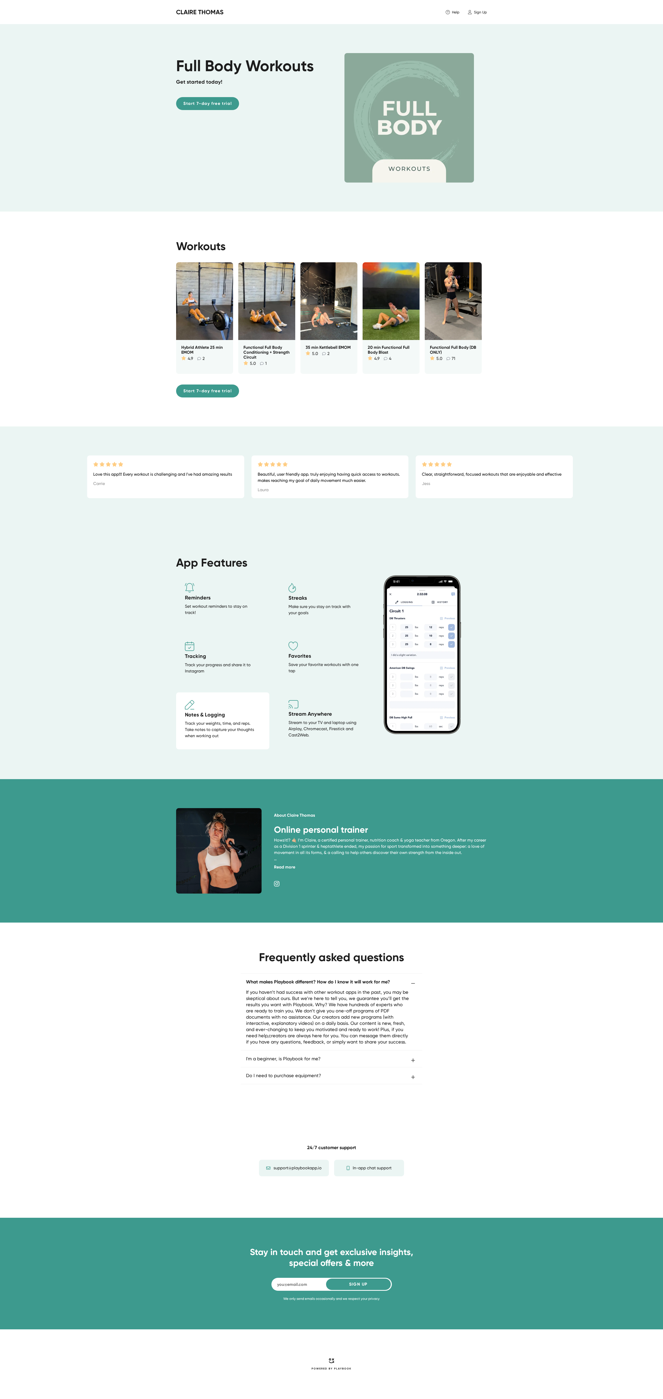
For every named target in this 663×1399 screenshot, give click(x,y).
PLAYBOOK (342, 1368)
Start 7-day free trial (207, 103)
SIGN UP (358, 1284)
